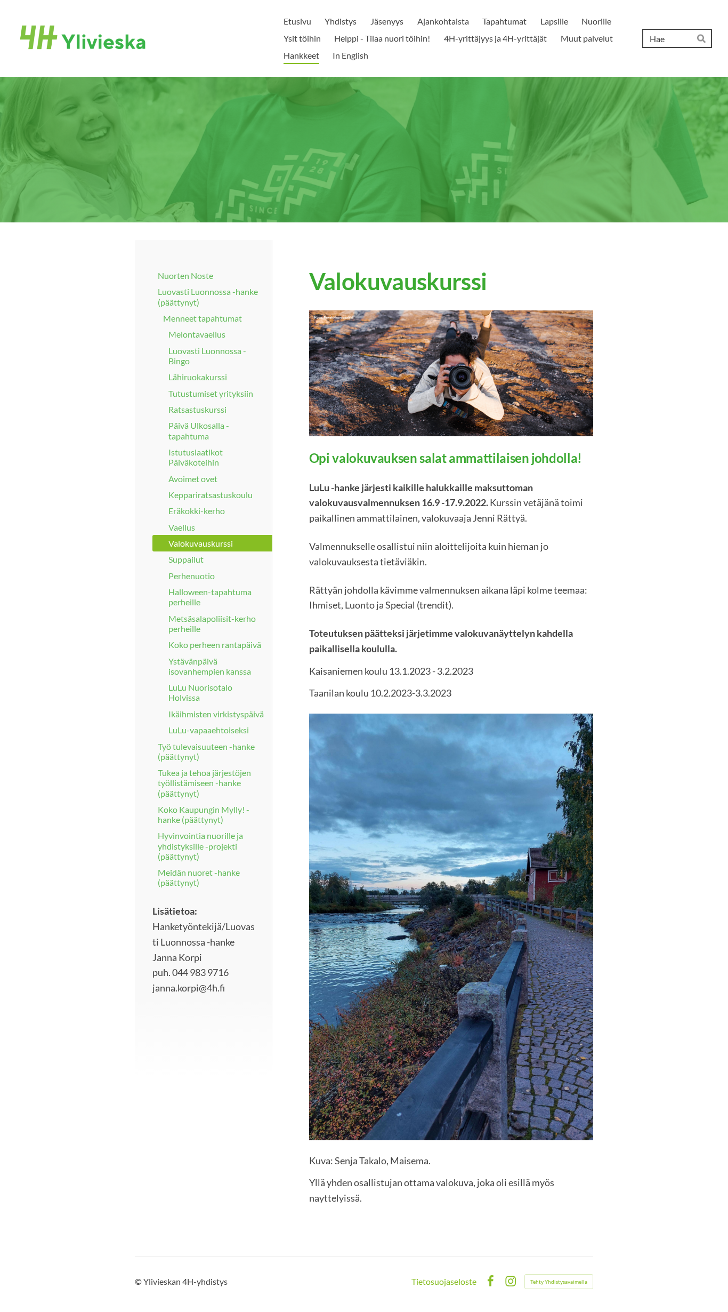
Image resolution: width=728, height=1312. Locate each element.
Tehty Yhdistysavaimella (558, 1281)
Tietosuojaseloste (443, 1281)
